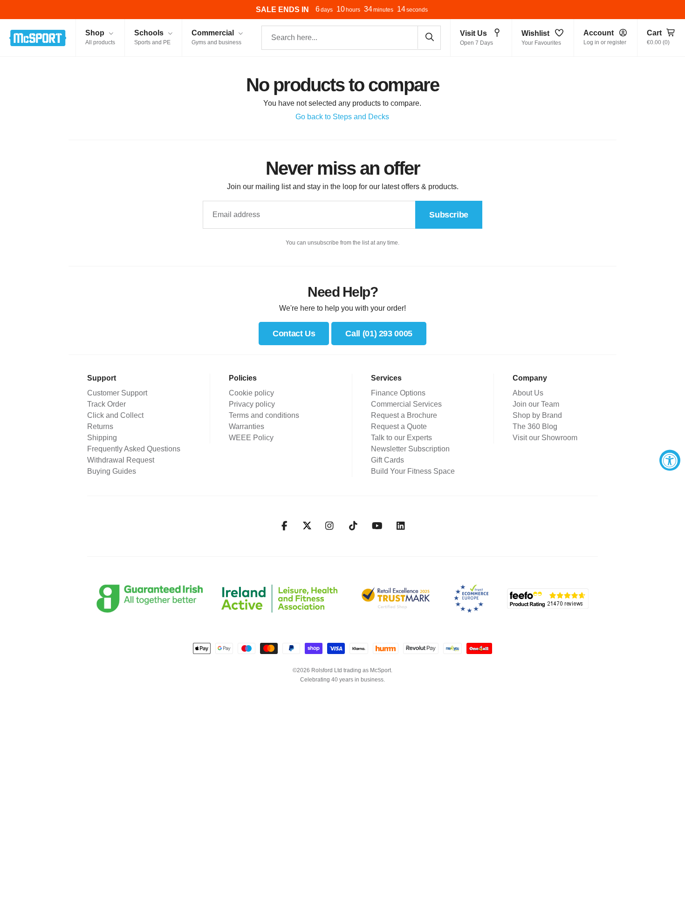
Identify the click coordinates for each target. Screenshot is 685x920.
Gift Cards (387, 460)
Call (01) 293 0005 (378, 333)
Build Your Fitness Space (413, 471)
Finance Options (398, 393)
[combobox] (351, 38)
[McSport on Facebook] (284, 526)
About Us (528, 393)
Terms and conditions (264, 415)
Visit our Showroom (545, 438)
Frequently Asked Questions (133, 449)
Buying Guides (111, 471)
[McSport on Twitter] (307, 526)
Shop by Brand (537, 415)
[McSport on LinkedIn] (401, 526)
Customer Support (117, 393)
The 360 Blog (535, 426)
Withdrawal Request (120, 460)
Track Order (106, 404)
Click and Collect (115, 415)
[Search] (429, 37)
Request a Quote (399, 426)
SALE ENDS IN (282, 10)
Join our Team (536, 404)
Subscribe (448, 214)
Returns (100, 426)
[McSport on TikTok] (353, 526)
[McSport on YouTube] (377, 526)
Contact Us (294, 333)
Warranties (246, 426)
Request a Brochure (404, 415)
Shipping (102, 438)
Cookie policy (251, 393)
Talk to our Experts (401, 438)
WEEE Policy (251, 438)
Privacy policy (252, 404)
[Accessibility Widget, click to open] (669, 460)
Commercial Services (406, 404)
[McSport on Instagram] (329, 526)
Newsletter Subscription (410, 449)
